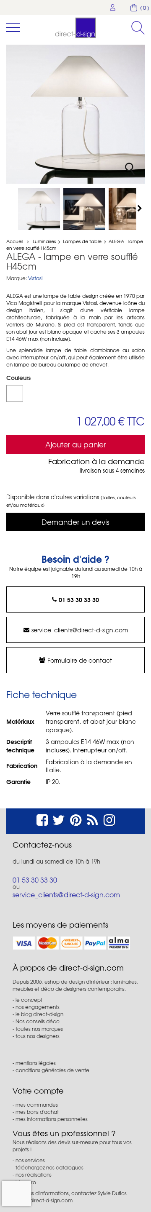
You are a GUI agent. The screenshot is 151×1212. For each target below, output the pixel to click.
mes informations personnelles (52, 1119)
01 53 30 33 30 (79, 599)
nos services (30, 1160)
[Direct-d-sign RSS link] (92, 818)
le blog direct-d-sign (39, 1014)
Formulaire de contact (79, 660)
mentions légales (36, 1063)
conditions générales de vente (52, 1070)
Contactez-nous (42, 844)
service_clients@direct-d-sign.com (79, 630)
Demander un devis (75, 521)
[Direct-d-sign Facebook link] (42, 818)
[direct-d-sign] (75, 28)
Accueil (14, 241)
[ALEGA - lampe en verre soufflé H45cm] (39, 209)
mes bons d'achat (37, 1112)
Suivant (140, 208)
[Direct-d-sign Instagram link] (109, 818)
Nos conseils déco (38, 1021)
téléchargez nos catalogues (49, 1167)
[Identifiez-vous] (113, 7)
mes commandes (37, 1104)
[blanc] (15, 393)
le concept (29, 999)
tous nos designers (38, 1036)
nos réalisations (34, 1174)
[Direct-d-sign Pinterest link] (75, 818)
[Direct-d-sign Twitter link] (58, 818)
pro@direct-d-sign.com (45, 1200)
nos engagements (38, 1007)
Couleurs (19, 377)
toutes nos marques (39, 1029)
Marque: (16, 278)
